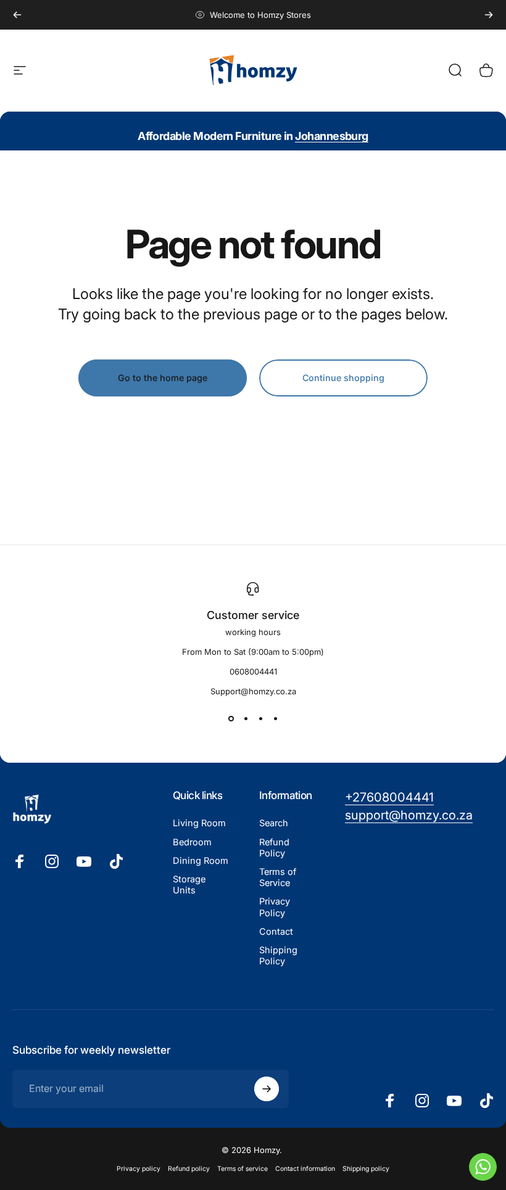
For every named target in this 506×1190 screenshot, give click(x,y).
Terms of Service (277, 877)
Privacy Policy (274, 907)
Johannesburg (331, 135)
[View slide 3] (260, 718)
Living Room (199, 823)
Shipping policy (365, 1169)
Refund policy (189, 1169)
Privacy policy (138, 1169)
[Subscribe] (266, 1089)
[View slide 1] (230, 718)
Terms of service (242, 1169)
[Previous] (17, 15)
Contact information (305, 1169)
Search (273, 823)
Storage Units (189, 885)
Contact (276, 931)
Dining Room (200, 860)
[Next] (488, 15)
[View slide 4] (275, 718)
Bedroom (192, 842)
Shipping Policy (278, 956)
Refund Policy (274, 848)
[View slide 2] (245, 718)
